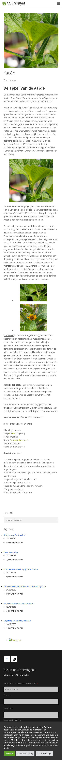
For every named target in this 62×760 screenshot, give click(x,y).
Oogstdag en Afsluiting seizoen (17, 620)
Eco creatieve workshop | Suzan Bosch (21, 569)
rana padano (17, 440)
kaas (26, 440)
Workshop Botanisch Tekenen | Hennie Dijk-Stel (25, 586)
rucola (12, 433)
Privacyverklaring (25, 753)
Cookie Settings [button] (44, 753)
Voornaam (7, 695)
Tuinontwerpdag (11, 552)
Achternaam (8, 708)
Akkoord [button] (9, 753)
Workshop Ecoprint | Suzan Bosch (18, 603)
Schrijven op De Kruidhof (14, 535)
